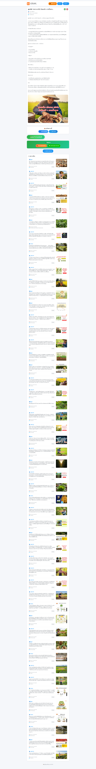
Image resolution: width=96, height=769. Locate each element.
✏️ (64, 9)
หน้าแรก (59, 3)
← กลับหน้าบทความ (48, 151)
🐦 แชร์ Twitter (53, 131)
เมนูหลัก (65, 3)
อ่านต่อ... (53, 166)
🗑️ (67, 9)
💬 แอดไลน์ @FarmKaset (54, 145)
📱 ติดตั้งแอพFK (53, 3)
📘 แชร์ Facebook (43, 131)
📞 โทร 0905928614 (41, 145)
